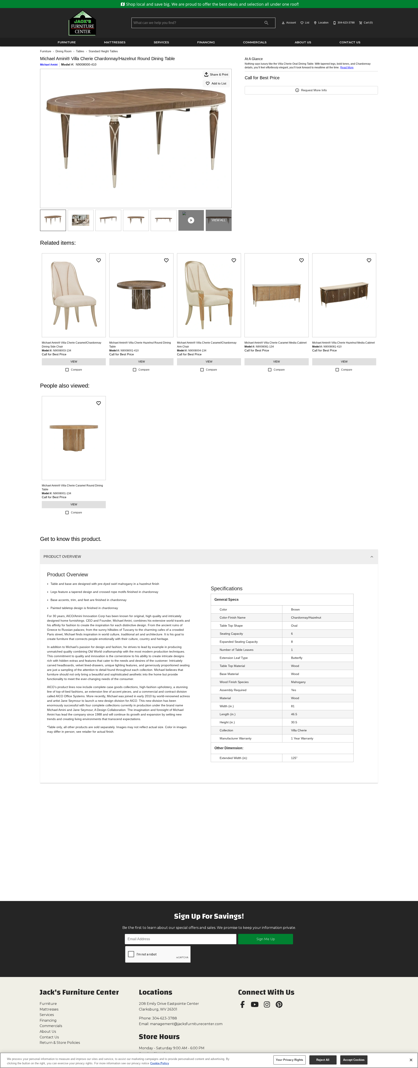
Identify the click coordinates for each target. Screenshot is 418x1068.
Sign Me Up (265, 939)
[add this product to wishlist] (98, 260)
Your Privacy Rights (289, 1059)
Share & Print (219, 74)
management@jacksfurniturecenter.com (186, 1024)
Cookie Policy (159, 1063)
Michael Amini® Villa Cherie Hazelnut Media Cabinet (343, 342)
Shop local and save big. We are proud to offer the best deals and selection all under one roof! (212, 4)
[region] (209, 1060)
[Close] (411, 1060)
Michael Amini (48, 64)
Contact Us (349, 42)
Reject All (322, 1059)
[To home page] (82, 23)
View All (219, 220)
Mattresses (114, 42)
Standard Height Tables (103, 51)
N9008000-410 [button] (86, 64)
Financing (206, 42)
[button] (283, 22)
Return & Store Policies (60, 1043)
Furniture (67, 42)
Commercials (254, 42)
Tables (80, 51)
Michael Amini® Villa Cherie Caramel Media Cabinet (275, 342)
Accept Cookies (353, 1059)
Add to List (219, 83)
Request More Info (314, 90)
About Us (303, 42)
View (74, 361)
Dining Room (64, 51)
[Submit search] (266, 23)
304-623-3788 (164, 1018)
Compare (76, 369)
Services (161, 42)
